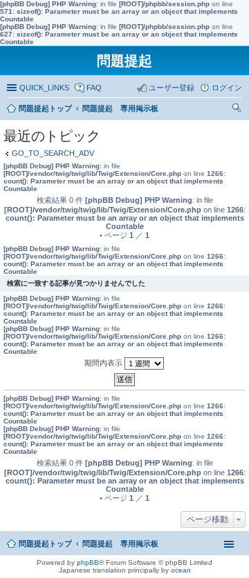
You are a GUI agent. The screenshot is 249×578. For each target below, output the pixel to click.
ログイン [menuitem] (227, 87)
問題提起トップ (45, 543)
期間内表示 (104, 363)
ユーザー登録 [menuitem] (171, 87)
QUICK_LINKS (44, 87)
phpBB (88, 562)
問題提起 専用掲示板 (120, 543)
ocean (181, 570)
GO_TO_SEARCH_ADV (53, 153)
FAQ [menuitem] (94, 87)
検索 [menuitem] (238, 109)
